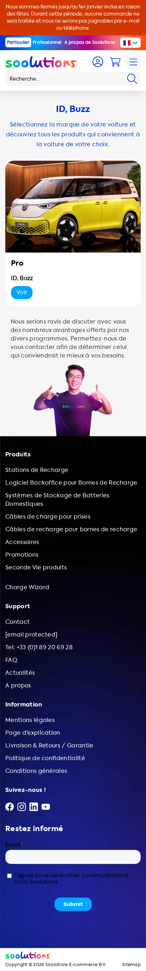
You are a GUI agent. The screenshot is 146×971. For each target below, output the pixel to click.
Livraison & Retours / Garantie (49, 745)
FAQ (11, 660)
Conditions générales (36, 771)
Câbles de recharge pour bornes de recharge (71, 529)
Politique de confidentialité (45, 758)
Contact (17, 622)
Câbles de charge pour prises (47, 516)
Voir (21, 292)
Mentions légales (30, 720)
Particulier (18, 42)
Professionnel (47, 42)
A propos (18, 685)
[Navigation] (133, 61)
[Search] (132, 79)
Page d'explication (32, 732)
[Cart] (115, 62)
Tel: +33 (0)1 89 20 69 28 (39, 647)
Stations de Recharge (36, 470)
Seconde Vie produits (36, 567)
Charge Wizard (27, 587)
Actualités (20, 672)
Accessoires (22, 542)
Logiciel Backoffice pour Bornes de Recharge (71, 482)
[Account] (97, 62)
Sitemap (131, 964)
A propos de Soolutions (89, 42)
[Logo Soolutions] (40, 61)
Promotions (21, 554)
